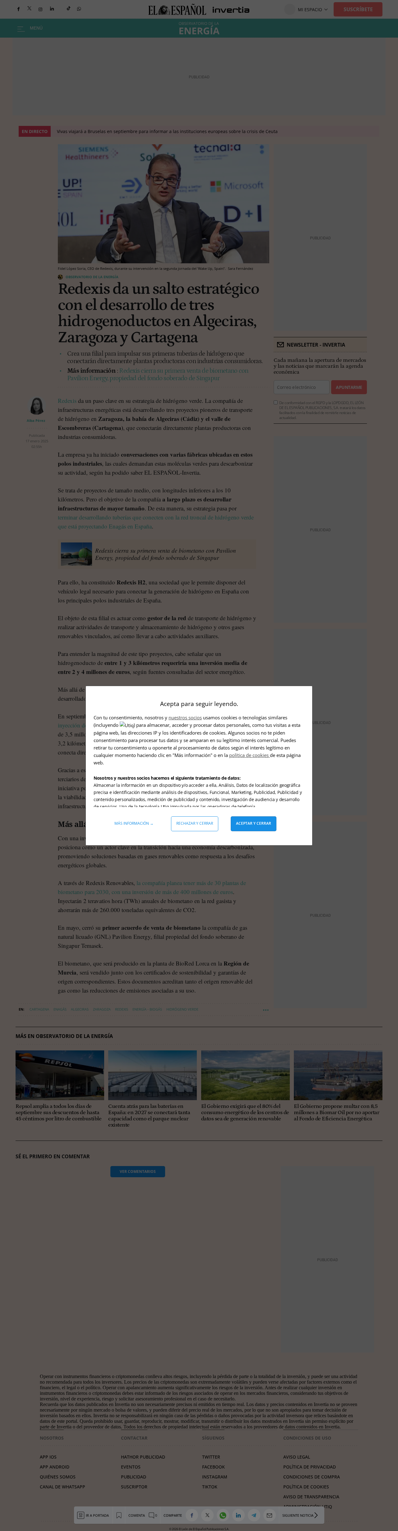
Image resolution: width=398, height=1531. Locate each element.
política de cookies (249, 755)
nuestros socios (185, 717)
